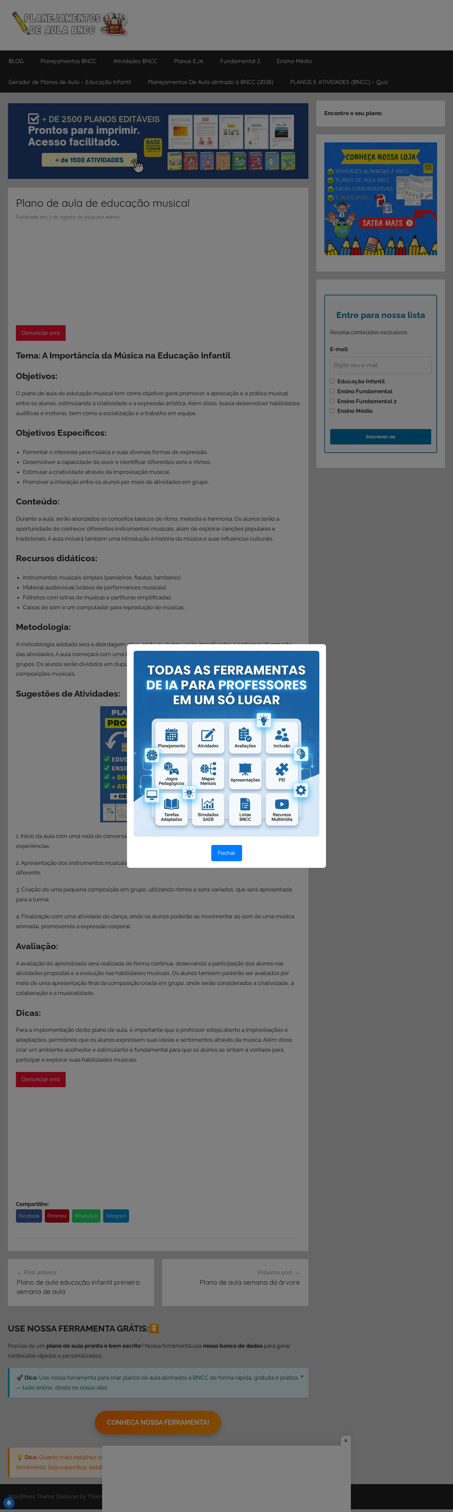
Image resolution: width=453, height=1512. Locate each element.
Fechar (226, 853)
